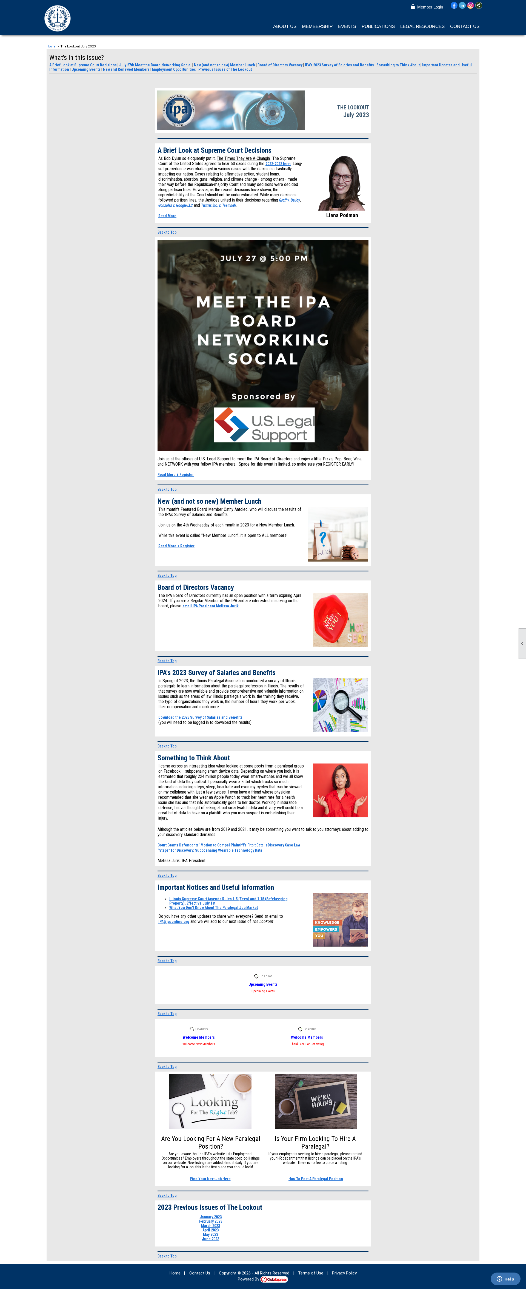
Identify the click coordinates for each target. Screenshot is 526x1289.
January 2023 (211, 1217)
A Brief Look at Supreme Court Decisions (83, 65)
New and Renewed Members (126, 69)
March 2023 (210, 1225)
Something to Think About (398, 65)
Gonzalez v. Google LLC (175, 205)
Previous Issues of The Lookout (225, 69)
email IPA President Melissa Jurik (210, 606)
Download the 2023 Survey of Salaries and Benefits (200, 717)
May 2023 (210, 1234)
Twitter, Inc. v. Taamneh (218, 205)
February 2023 (210, 1221)
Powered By (249, 1279)
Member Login (430, 7)
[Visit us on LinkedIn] (462, 6)
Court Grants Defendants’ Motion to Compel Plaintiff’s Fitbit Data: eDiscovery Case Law (229, 845)
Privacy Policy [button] (344, 1273)
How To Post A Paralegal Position (315, 1179)
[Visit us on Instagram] (470, 6)
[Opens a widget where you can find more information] (505, 1279)
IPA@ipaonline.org (173, 921)
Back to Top (167, 232)
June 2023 (210, 1239)
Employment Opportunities (174, 69)
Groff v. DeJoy (289, 200)
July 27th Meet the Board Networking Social (155, 65)
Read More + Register (176, 474)
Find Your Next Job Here (210, 1179)
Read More (167, 216)
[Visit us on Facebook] (454, 6)
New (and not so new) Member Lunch (224, 65)
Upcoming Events (86, 69)
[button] (284, 26)
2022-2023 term (278, 164)
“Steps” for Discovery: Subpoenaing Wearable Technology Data (210, 850)
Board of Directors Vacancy (280, 65)
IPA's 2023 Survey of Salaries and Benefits (339, 65)
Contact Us (464, 26)
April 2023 (210, 1230)
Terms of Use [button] (310, 1273)
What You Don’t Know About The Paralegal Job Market (213, 907)
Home (51, 46)
